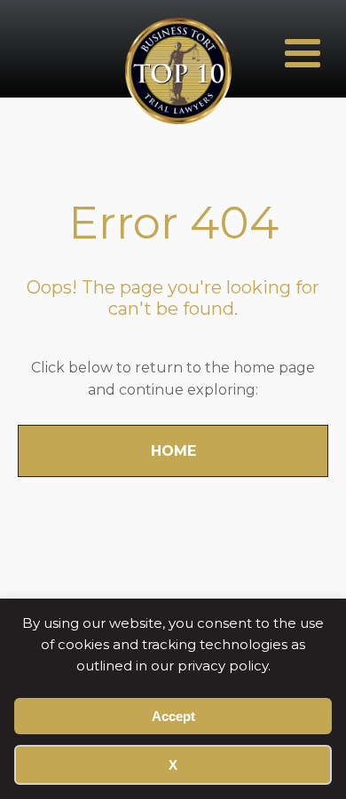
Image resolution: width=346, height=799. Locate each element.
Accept (173, 716)
